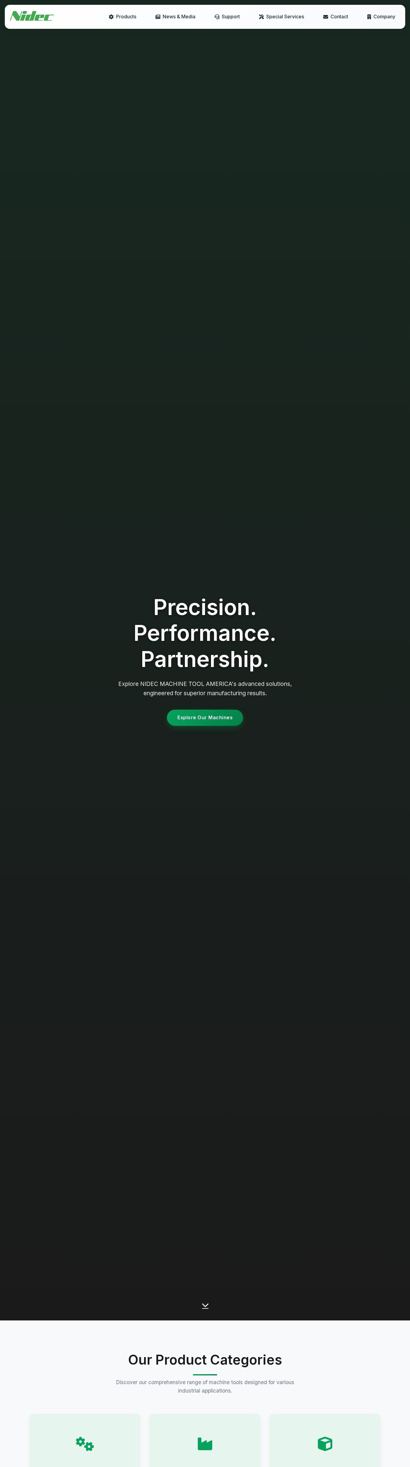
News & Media (179, 17)
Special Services (285, 17)
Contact (339, 17)
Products (126, 17)
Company (384, 17)
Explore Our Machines (205, 718)
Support (231, 17)
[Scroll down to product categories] (205, 1307)
